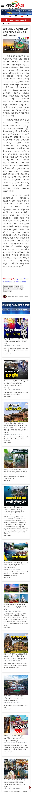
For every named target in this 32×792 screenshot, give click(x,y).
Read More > (7, 354)
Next (30, 20)
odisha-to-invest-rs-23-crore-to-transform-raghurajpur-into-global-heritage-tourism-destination (16, 350)
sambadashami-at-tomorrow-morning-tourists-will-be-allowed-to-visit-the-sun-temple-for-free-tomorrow (15, 665)
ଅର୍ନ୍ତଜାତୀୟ (23, 20)
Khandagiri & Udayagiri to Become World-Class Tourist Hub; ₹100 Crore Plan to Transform (16, 439)
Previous (27, 20)
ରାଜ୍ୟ (11, 20)
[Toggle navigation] (28, 16)
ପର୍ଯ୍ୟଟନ (8, 23)
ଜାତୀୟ (17, 20)
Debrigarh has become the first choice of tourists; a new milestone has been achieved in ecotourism (16, 573)
